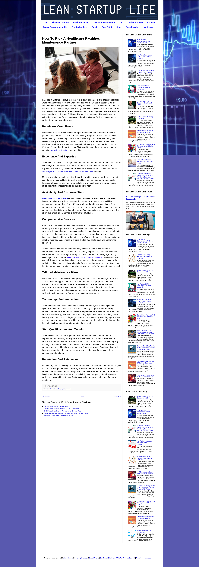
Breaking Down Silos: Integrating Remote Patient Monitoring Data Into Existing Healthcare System (145, 176)
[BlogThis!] (49, 386)
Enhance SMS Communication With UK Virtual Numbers (144, 41)
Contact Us (147, 558)
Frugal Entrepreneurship (55, 27)
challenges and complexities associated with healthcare (67, 171)
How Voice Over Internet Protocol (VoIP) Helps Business (144, 56)
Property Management (64, 389)
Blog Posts (111, 558)
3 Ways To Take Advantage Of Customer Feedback (145, 131)
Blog (45, 22)
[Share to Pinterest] (55, 386)
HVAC (56, 389)
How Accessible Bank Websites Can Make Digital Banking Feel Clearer (66, 413)
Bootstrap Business (81, 558)
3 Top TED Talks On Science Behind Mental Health (144, 103)
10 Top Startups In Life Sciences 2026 (144, 531)
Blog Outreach (130, 558)
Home (82, 397)
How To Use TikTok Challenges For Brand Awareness (144, 87)
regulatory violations (60, 150)
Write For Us (120, 558)
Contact (151, 22)
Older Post (117, 397)
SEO (122, 22)
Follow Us (139, 558)
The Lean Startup (60, 22)
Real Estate (107, 27)
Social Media (132, 27)
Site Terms (103, 558)
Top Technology (79, 27)
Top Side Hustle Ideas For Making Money (57, 406)
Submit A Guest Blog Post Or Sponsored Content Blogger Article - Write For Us (146, 347)
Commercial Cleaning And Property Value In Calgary (145, 71)
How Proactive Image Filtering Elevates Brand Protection (144, 256)
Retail (94, 27)
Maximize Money (81, 22)
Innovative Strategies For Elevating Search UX (58, 416)
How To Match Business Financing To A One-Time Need (61, 409)
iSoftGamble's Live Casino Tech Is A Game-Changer (145, 376)
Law (119, 27)
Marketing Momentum (104, 22)
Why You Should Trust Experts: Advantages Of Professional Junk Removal (145, 332)
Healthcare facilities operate (55, 198)
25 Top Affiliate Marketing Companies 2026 (145, 117)
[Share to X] (51, 386)
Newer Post (46, 397)
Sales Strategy (136, 22)
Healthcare (148, 27)
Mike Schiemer (68, 558)
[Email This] (46, 386)
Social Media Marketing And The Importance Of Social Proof (62, 411)
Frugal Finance (94, 558)
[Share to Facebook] (53, 386)
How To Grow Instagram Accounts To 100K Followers (144, 442)
